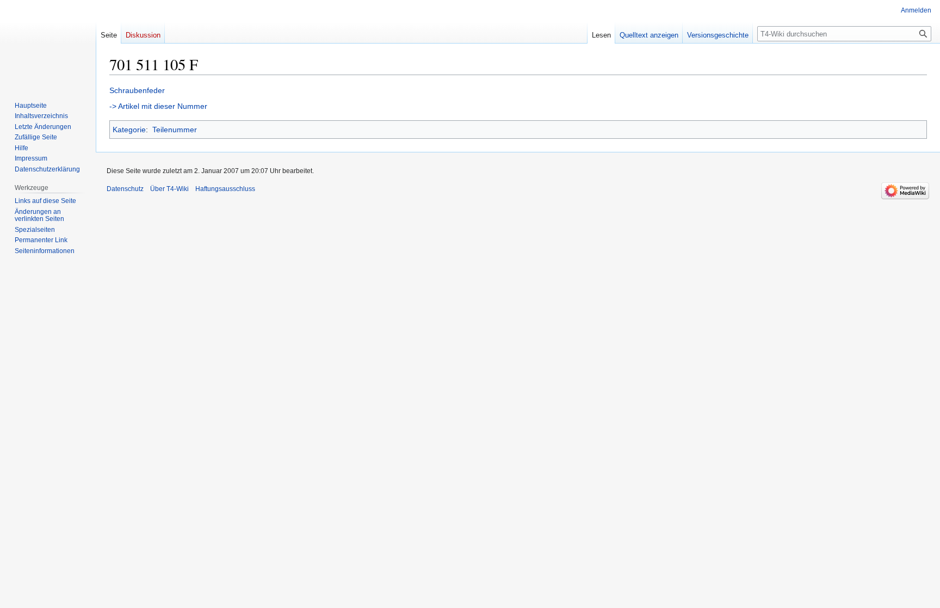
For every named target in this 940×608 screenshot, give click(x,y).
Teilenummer (174, 129)
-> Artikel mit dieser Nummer (158, 106)
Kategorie (129, 129)
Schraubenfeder (137, 90)
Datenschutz (125, 189)
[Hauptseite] (47, 43)
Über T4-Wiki (169, 189)
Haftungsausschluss (225, 189)
